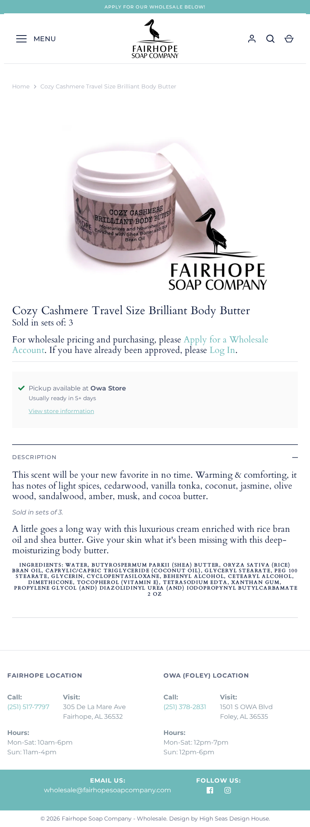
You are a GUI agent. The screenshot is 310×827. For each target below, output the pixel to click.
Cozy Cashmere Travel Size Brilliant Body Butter (108, 86)
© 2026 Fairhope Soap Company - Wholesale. (104, 818)
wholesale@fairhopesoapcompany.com (107, 790)
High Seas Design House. (234, 818)
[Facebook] (210, 790)
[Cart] (289, 39)
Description (34, 457)
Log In (222, 350)
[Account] (252, 39)
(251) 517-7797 (28, 707)
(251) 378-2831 (184, 707)
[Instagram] (228, 790)
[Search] (270, 39)
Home (20, 86)
